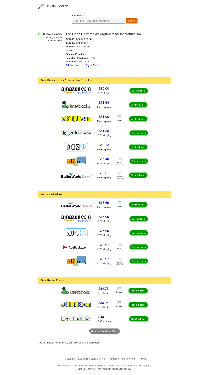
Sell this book (72, 65)
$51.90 (104, 117)
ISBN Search (57, 6)
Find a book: (78, 15)
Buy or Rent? (92, 65)
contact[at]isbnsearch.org (122, 358)
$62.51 (104, 173)
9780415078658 (83, 39)
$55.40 (104, 159)
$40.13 (103, 317)
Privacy (143, 358)
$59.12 (104, 145)
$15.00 (104, 217)
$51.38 (104, 131)
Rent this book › (138, 290)
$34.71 (103, 289)
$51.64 (104, 102)
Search (131, 21)
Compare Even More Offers (104, 331)
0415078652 (82, 43)
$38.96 (103, 303)
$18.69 (104, 203)
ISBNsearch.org (97, 358)
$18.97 (104, 245)
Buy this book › (139, 91)
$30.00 (104, 88)
